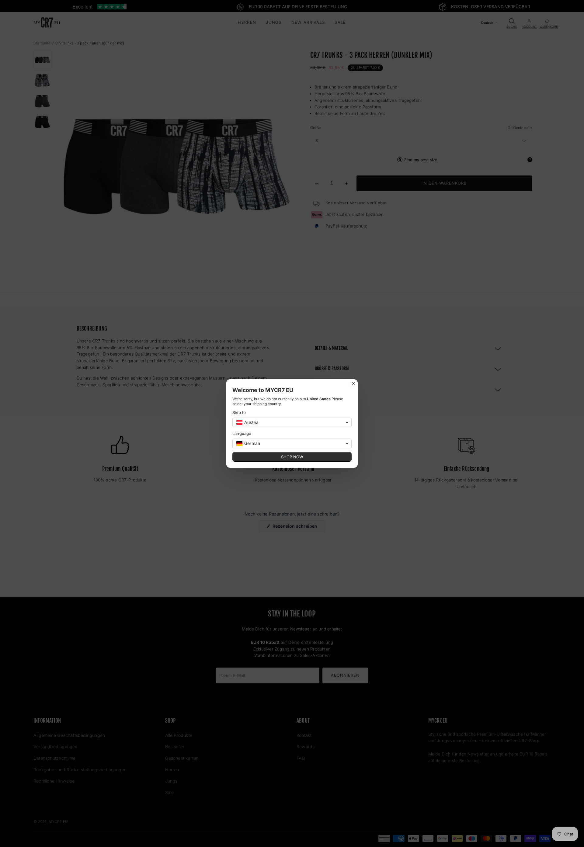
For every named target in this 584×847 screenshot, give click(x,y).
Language (242, 433)
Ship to (239, 412)
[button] (292, 422)
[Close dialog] (353, 383)
